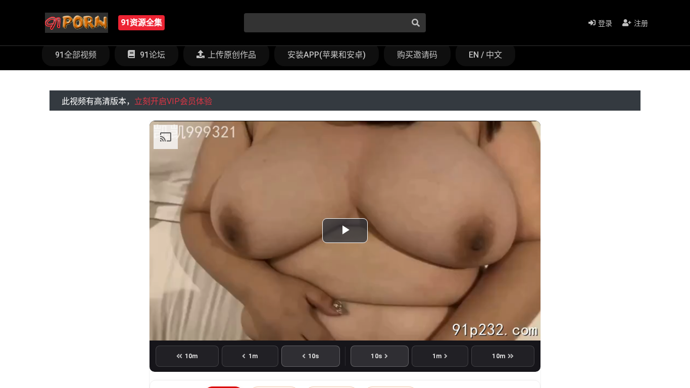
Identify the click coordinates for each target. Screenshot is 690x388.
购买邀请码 (417, 55)
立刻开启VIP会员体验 (173, 101)
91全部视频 (75, 55)
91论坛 (151, 55)
